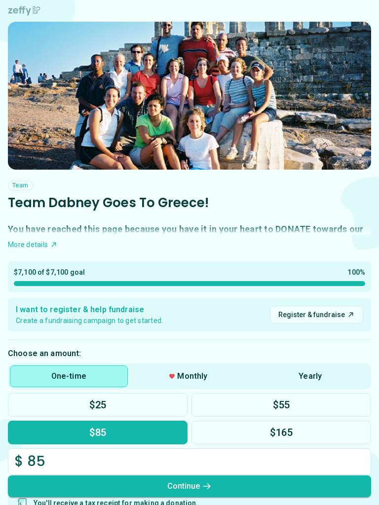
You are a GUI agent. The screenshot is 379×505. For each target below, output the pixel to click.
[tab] (69, 376)
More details (28, 245)
